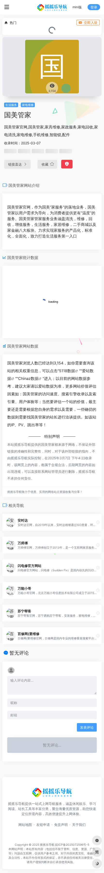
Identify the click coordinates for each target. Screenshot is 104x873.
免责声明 (61, 825)
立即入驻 (90, 23)
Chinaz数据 (28, 378)
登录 (93, 7)
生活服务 (11, 105)
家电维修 (28, 105)
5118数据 (67, 370)
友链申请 (43, 825)
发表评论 (87, 727)
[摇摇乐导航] (52, 7)
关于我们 (79, 825)
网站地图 (25, 825)
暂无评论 (19, 653)
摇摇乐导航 (47, 844)
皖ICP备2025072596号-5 (72, 844)
